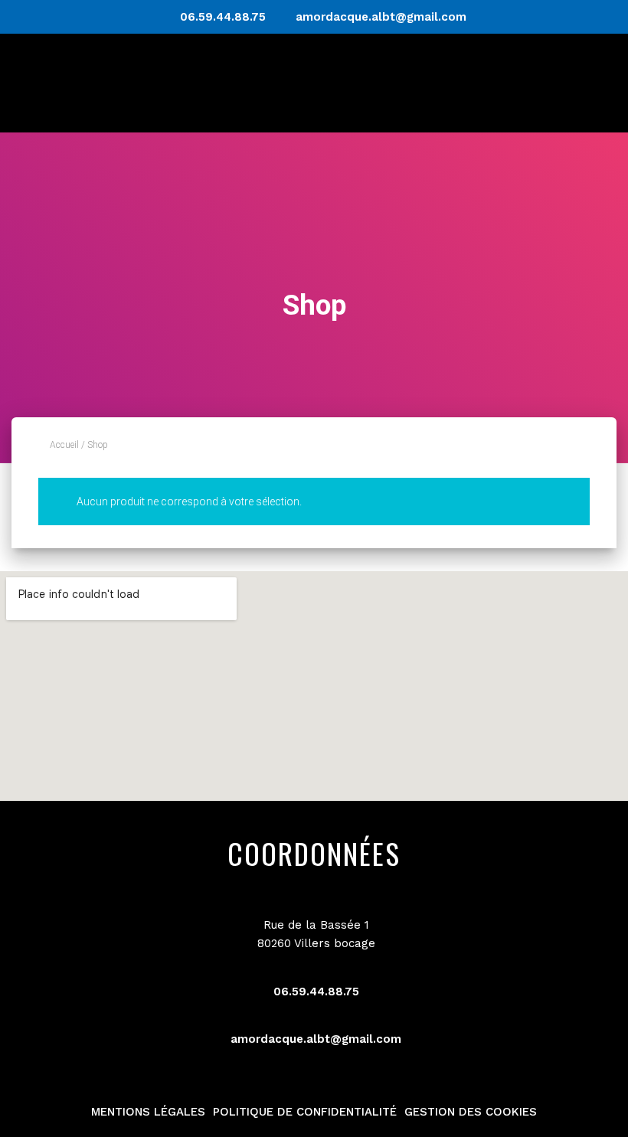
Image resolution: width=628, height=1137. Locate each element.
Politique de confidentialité (305, 1112)
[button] (592, 83)
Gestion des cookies (470, 1112)
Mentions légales (148, 1112)
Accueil (64, 444)
